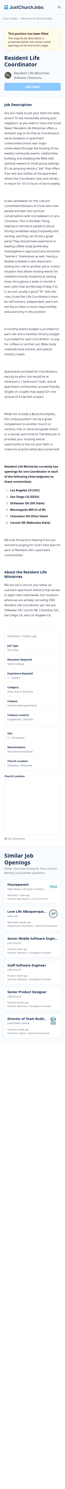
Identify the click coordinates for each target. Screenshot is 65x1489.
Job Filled (32, 87)
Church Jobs (10, 18)
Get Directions (16, 838)
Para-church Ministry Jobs (36, 18)
